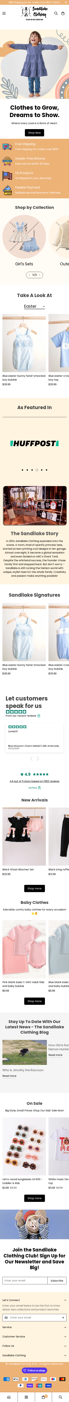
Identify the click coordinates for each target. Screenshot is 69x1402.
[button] (63, 13)
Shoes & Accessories (24, 264)
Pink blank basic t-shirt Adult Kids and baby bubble (23, 984)
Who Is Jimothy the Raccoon (22, 1070)
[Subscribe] (63, 1317)
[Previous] (29, 275)
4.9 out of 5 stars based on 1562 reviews (34, 781)
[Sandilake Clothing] (34, 13)
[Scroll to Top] (63, 1385)
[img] (36, 712)
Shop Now (34, 133)
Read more (9, 1076)
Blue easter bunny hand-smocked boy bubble (23, 378)
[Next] (39, 275)
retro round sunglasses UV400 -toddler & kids (22, 1181)
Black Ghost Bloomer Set (18, 869)
